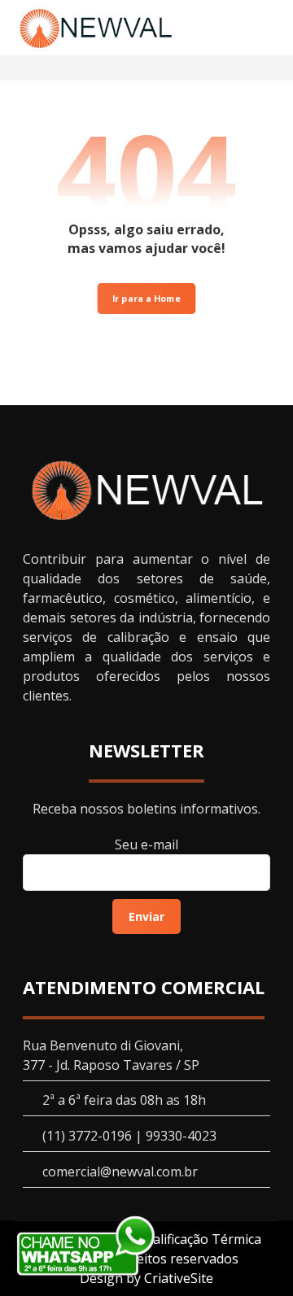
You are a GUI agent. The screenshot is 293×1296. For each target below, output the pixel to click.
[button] (258, 28)
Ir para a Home (146, 298)
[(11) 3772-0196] (96, 27)
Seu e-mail (146, 844)
